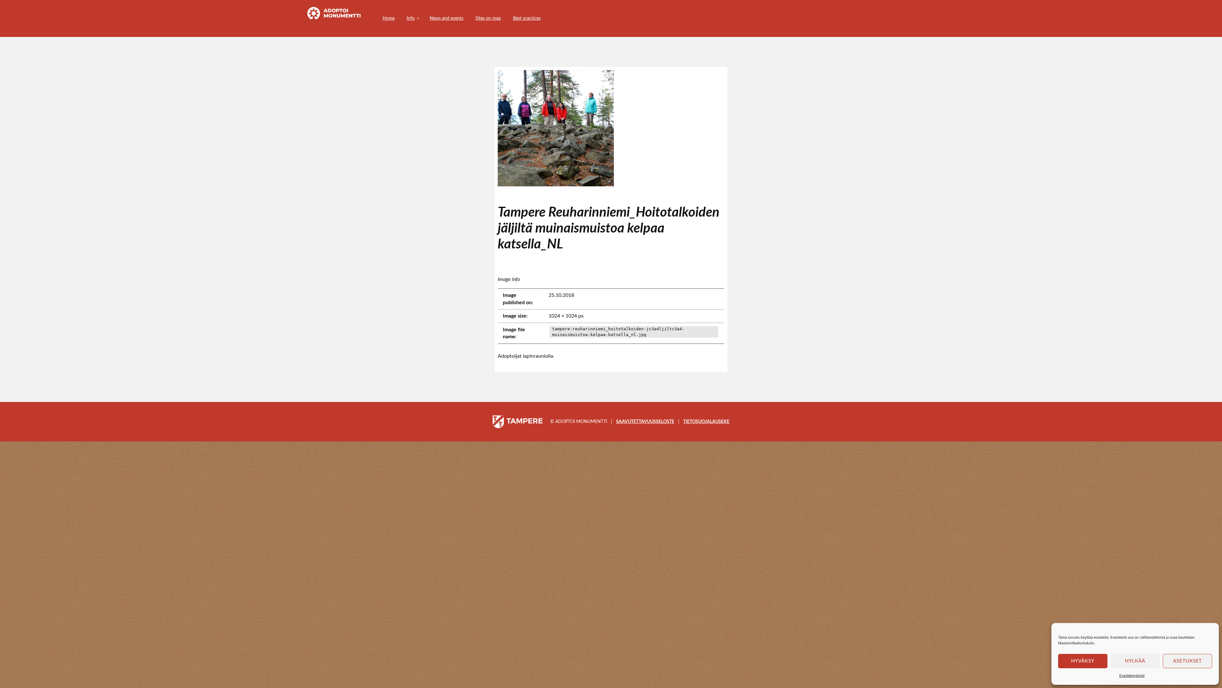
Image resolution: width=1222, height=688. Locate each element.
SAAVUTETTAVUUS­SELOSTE (645, 421)
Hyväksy (1082, 661)
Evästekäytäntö (1132, 675)
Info (411, 18)
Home (389, 18)
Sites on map (488, 18)
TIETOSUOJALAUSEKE (706, 421)
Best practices (527, 18)
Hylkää (1135, 661)
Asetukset (1187, 661)
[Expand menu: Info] (418, 18)
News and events (446, 18)
